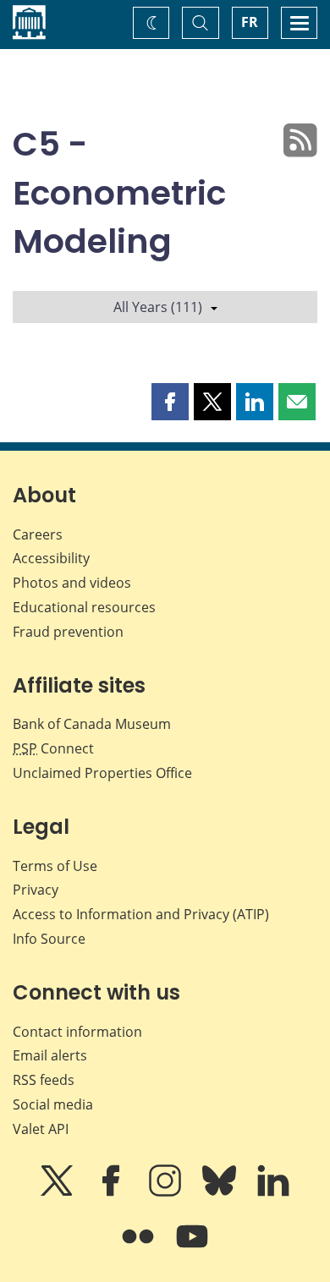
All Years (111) (157, 307)
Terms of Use (55, 866)
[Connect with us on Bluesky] (221, 1192)
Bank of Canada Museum (92, 724)
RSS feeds (43, 1080)
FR (249, 22)
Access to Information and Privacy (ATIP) (141, 914)
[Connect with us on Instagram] (167, 1192)
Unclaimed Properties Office (102, 773)
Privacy (35, 889)
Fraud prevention (68, 631)
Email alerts (50, 1055)
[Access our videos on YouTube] (192, 1248)
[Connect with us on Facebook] (112, 1192)
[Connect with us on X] (58, 1192)
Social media (53, 1104)
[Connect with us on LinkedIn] (273, 1192)
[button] (170, 401)
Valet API (41, 1129)
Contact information (77, 1031)
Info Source (49, 938)
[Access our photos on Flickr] (140, 1248)
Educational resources (84, 607)
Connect (53, 748)
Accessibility (51, 558)
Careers (38, 534)
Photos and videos (72, 582)
